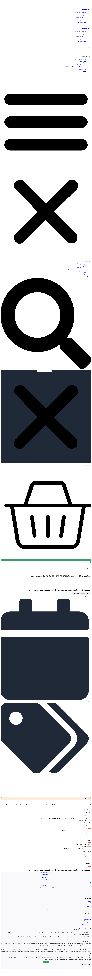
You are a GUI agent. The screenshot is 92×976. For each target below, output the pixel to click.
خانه (88, 565)
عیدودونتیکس (78, 67)
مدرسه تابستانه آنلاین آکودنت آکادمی (73, 66)
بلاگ (88, 72)
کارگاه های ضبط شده (82, 69)
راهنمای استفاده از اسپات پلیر (80, 59)
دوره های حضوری (85, 56)
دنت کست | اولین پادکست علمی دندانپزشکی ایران (81, 798)
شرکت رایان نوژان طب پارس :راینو (84, 854)
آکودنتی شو (46, 909)
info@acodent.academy (46, 885)
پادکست (84, 71)
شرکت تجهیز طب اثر (87, 835)
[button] (46, 166)
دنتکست (87, 774)
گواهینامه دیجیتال (83, 61)
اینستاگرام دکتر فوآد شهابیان (86, 812)
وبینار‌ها (84, 62)
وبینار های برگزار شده (79, 64)
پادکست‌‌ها (87, 567)
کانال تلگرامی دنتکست (87, 809)
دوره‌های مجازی (86, 57)
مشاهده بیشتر (46, 962)
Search (54, 370)
